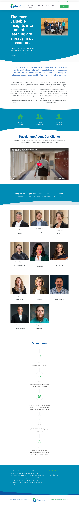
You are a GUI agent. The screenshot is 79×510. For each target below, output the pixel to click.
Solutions (34, 5)
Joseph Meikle (39, 324)
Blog (52, 5)
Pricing (47, 5)
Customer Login (65, 1)
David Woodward (20, 229)
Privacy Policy (56, 499)
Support (58, 1)
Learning (40, 5)
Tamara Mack (59, 230)
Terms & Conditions (63, 499)
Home (27, 5)
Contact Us (54, 471)
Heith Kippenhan (39, 228)
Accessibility (52, 499)
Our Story (29, 7)
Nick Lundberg (19, 324)
